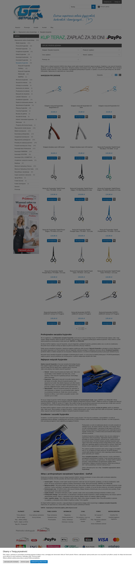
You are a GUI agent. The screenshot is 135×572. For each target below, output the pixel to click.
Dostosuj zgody (25, 561)
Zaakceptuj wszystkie (39, 561)
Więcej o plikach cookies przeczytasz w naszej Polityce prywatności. (21, 558)
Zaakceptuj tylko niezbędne (11, 561)
